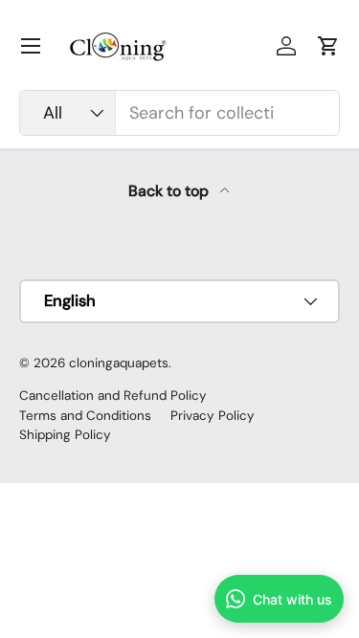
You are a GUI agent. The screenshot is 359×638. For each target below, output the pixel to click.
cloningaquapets (118, 363)
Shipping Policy (65, 435)
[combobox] (179, 113)
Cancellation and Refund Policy (113, 395)
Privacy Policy (212, 415)
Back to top (170, 191)
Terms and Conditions (85, 415)
